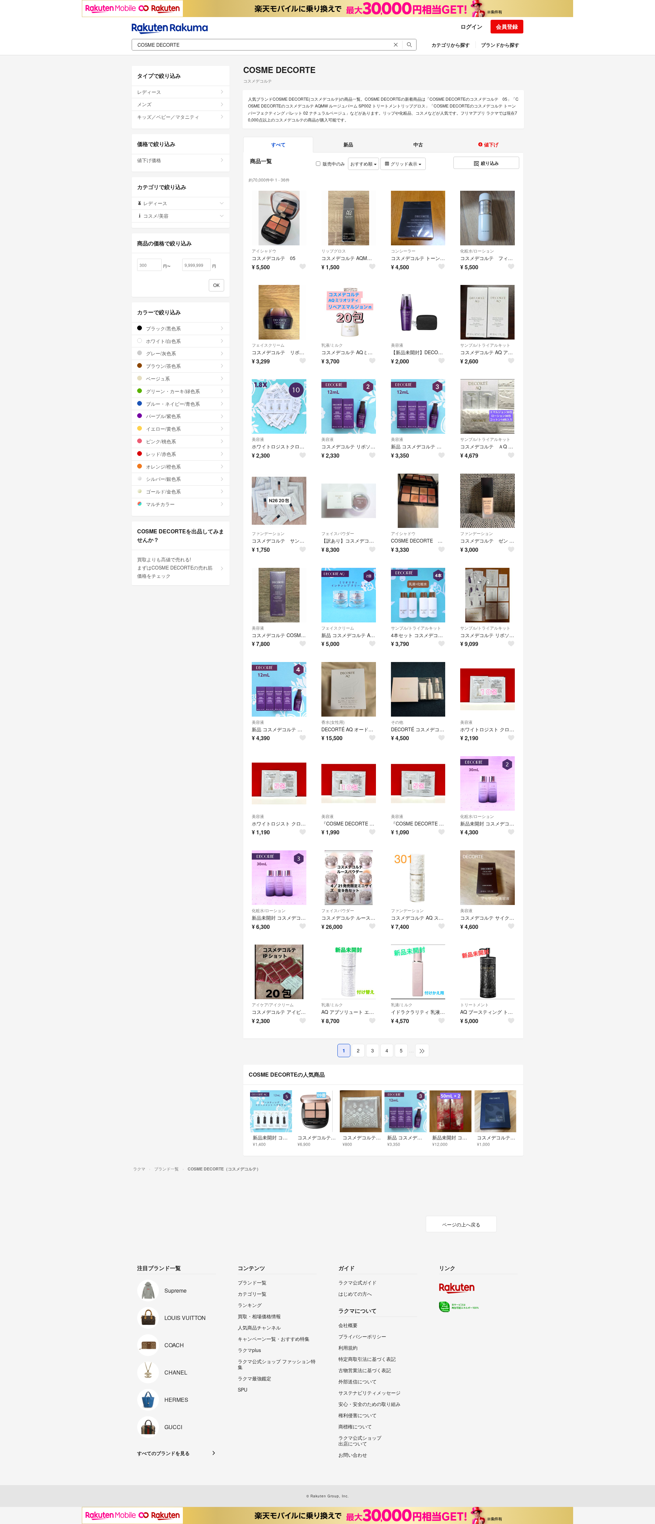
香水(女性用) (333, 722)
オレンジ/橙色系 (163, 466)
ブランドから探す (500, 44)
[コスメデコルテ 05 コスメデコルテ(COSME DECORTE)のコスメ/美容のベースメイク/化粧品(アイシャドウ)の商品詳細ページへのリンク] (279, 218)
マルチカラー (160, 504)
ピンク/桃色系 (160, 441)
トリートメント (474, 1004)
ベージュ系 (157, 378)
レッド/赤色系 (160, 453)
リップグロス (333, 251)
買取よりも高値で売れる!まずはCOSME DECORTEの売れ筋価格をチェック (175, 567)
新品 (348, 144)
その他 (397, 722)
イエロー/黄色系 (163, 428)
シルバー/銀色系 (163, 478)
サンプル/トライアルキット (485, 345)
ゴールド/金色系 (163, 491)
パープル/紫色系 (163, 416)
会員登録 (507, 26)
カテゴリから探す (451, 44)
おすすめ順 (362, 163)
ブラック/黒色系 (163, 328)
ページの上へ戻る (461, 1224)
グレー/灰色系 (160, 353)
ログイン (471, 26)
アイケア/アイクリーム (273, 1004)
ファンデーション (268, 533)
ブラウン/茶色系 (163, 365)
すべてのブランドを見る (163, 1453)
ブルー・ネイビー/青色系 (172, 403)
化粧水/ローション (477, 251)
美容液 (397, 345)
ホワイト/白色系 (163, 340)
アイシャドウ (264, 251)
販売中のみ (334, 163)
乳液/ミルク (332, 345)
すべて (278, 144)
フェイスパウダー (337, 533)
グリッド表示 (404, 163)
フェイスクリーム (268, 345)
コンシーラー (403, 251)
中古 (418, 144)
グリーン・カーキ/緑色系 (172, 391)
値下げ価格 (149, 160)
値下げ (490, 144)
